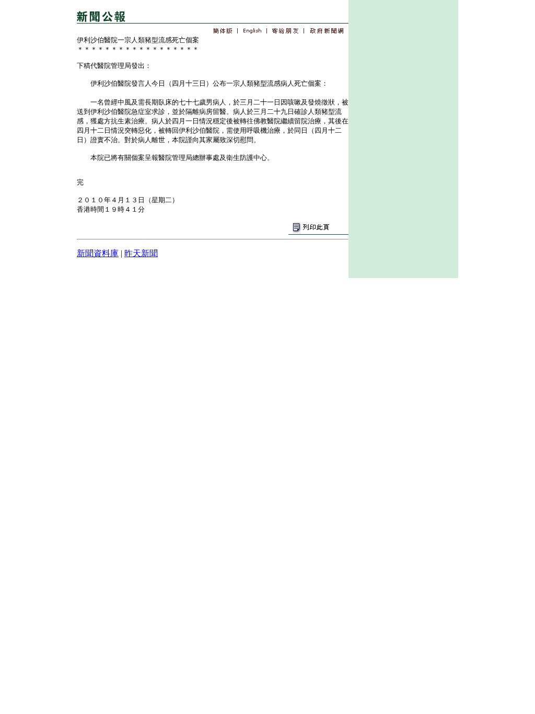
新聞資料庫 (98, 253)
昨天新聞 (141, 253)
